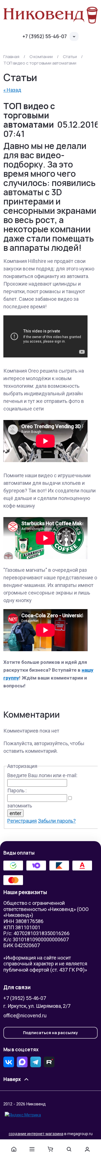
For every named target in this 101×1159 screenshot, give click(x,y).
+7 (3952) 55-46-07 (44, 36)
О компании (41, 56)
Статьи (70, 56)
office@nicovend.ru (25, 1015)
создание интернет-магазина (36, 1134)
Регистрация (22, 821)
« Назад (12, 90)
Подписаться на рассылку (50, 1032)
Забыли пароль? (57, 821)
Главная (11, 56)
